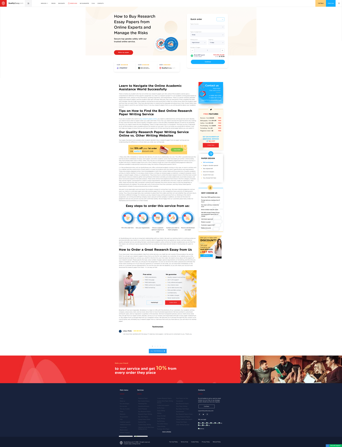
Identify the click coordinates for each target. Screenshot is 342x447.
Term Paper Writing (181, 406)
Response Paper (143, 398)
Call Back (321, 3)
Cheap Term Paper (181, 422)
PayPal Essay (161, 421)
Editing (159, 413)
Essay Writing (161, 418)
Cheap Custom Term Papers (184, 419)
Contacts (100, 3)
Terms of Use (184, 442)
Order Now (210, 145)
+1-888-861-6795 (215, 98)
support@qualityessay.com (211, 100)
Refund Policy (217, 442)
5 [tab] (163, 346)
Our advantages (124, 403)
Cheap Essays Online (144, 419)
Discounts (61, 3)
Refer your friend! (121, 363)
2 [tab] (155, 346)
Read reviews (124, 430)
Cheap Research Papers (183, 416)
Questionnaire (180, 411)
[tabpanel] (158, 333)
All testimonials (157, 351)
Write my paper (123, 52)
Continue (208, 61)
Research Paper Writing (145, 414)
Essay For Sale (161, 416)
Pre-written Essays (162, 423)
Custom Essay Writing (144, 424)
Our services (123, 406)
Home (121, 398)
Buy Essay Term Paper (182, 409)
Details (206, 255)
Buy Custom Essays (143, 401)
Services (44, 3)
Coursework (179, 401)
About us (122, 401)
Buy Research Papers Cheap (184, 414)
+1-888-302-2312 (215, 95)
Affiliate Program (125, 432)
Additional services (125, 424)
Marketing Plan (142, 403)
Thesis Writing (161, 426)
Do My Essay (160, 408)
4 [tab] (160, 346)
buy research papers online (148, 119)
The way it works (124, 409)
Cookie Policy (195, 442)
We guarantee (84, 3)
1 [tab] (152, 346)
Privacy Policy (206, 442)
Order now (73, 3)
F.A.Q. (93, 3)
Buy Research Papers (144, 411)
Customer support (125, 422)
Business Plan (142, 422)
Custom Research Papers (164, 398)
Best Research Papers (182, 403)
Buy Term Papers (143, 416)
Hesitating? (154, 302)
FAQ (121, 419)
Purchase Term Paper (163, 429)
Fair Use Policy (173, 442)
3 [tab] (158, 346)
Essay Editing (161, 410)
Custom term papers (163, 405)
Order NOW (177, 150)
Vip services (123, 427)
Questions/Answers (143, 406)
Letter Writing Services (182, 424)
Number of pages (195, 47)
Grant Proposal (142, 409)
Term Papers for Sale (182, 398)
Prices (53, 3)
